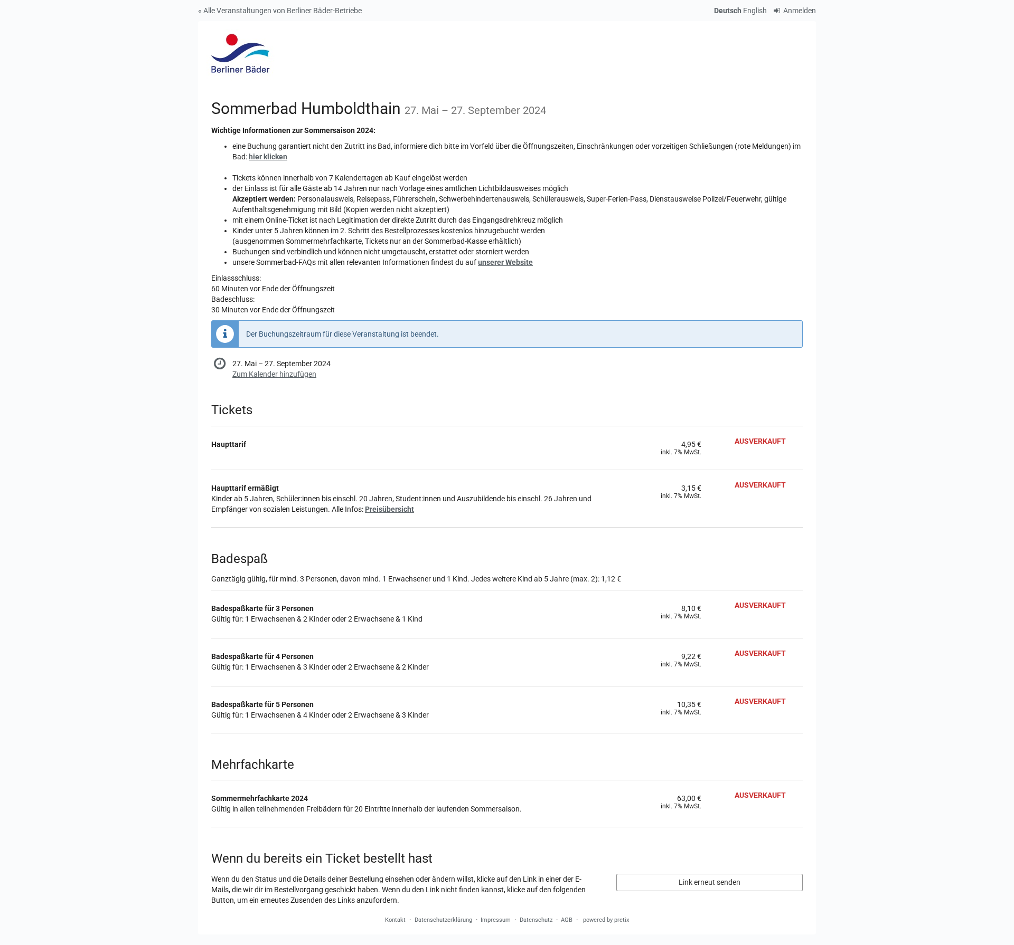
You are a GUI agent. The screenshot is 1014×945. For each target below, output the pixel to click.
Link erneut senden (709, 882)
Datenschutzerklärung (443, 920)
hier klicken (268, 156)
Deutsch (727, 10)
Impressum (496, 920)
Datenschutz (536, 920)
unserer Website (505, 262)
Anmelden (799, 10)
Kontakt (395, 920)
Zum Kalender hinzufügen (274, 374)
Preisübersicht (389, 509)
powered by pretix (606, 920)
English (755, 10)
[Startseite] (239, 52)
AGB (566, 920)
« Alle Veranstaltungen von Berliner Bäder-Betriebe (280, 10)
